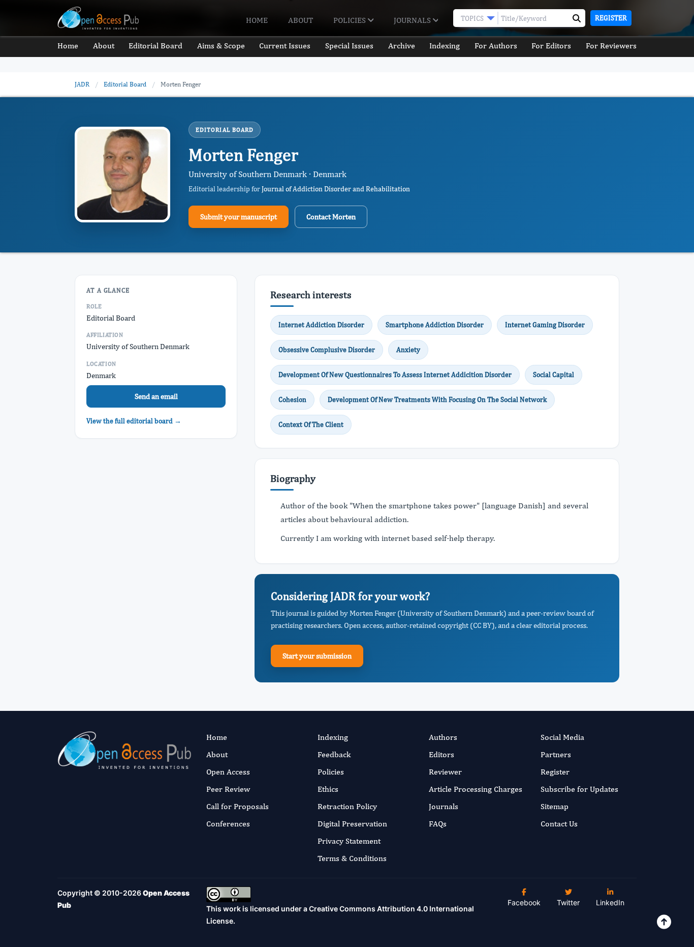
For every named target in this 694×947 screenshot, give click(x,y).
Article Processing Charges (475, 789)
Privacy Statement (349, 841)
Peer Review (228, 789)
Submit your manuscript (238, 216)
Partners (556, 754)
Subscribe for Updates (579, 789)
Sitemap (555, 806)
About (300, 20)
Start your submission (317, 655)
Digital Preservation (352, 823)
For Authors (496, 45)
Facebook (524, 902)
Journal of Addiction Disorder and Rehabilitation (336, 189)
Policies (350, 20)
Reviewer (445, 772)
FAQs (438, 823)
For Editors (551, 45)
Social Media (562, 737)
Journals (413, 20)
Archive (401, 45)
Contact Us (559, 823)
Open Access (228, 772)
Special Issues (349, 45)
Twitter (568, 902)
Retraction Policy (347, 806)
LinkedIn (610, 902)
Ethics (328, 789)
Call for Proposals (237, 806)
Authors (443, 737)
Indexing (444, 45)
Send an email (156, 396)
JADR (82, 84)
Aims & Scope (221, 45)
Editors (441, 754)
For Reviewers (611, 45)
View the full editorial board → (133, 421)
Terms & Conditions (352, 858)
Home (257, 20)
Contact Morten (331, 216)
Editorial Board (155, 45)
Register (611, 18)
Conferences (228, 823)
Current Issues (284, 45)
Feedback (334, 754)
